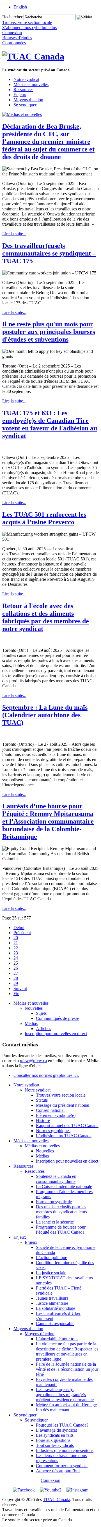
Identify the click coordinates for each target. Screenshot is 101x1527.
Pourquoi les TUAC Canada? (62, 1425)
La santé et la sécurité (55, 1222)
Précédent (22, 932)
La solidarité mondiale (55, 1308)
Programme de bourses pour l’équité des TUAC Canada (61, 1230)
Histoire (43, 1120)
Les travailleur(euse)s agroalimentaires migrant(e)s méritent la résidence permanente (65, 1394)
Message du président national (62, 1105)
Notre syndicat (26, 79)
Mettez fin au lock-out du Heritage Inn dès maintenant (66, 1407)
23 (15, 952)
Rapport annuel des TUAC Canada (67, 1125)
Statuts (42, 1100)
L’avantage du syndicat (56, 1430)
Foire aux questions (53, 1440)
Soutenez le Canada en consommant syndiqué (56, 1179)
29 (15, 983)
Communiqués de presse (57, 1018)
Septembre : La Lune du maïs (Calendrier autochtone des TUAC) (45, 715)
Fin (16, 993)
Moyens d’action (28, 99)
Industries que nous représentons (64, 1450)
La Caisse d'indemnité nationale (64, 1186)
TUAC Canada (56, 1499)
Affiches (43, 1028)
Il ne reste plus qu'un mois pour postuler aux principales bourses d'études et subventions (48, 331)
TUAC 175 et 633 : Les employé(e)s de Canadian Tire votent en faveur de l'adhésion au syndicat (49, 424)
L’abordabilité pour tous (57, 1338)
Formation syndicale (54, 1201)
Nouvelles (34, 1008)
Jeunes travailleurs (52, 1298)
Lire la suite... (14, 233)
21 (15, 942)
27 (15, 973)
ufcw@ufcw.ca (33, 1060)
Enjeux (19, 94)
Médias (31, 1023)
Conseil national (50, 1110)
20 (15, 937)
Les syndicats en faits (55, 1435)
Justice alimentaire (52, 1303)
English (20, 7)
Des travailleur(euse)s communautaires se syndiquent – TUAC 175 (49, 253)
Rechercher (12, 16)
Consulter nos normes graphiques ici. (46, 1075)
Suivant (20, 988)
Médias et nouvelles (31, 84)
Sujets (41, 1013)
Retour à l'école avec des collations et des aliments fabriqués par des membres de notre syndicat (45, 617)
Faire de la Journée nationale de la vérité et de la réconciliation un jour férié (67, 1369)
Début (18, 927)
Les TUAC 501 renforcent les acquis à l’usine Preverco (44, 518)
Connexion (50, 1480)
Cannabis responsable (55, 1323)
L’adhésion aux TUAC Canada (63, 1135)
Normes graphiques (53, 1130)
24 (15, 958)
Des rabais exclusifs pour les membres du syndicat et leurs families (61, 1211)
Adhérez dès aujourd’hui (58, 1470)
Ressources (23, 89)
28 (15, 978)
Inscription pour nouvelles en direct (56, 1033)
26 (15, 968)
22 (15, 947)
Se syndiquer (24, 104)
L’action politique (51, 1257)
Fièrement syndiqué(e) (55, 1115)
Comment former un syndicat (62, 1465)
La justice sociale (51, 1272)
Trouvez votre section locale (61, 1095)
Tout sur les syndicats (55, 1445)
